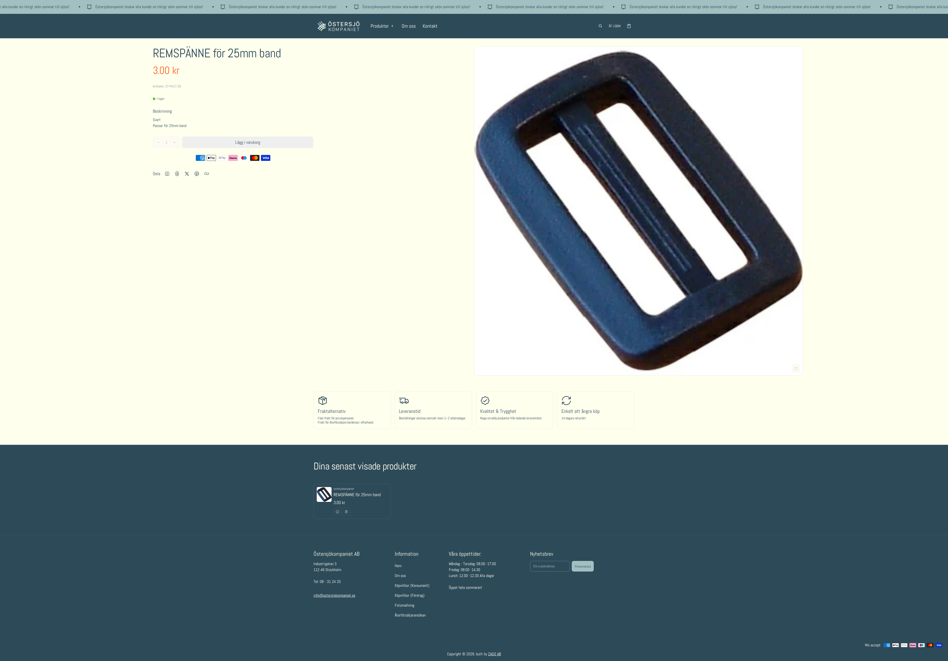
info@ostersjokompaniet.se (334, 595)
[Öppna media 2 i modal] (638, 210)
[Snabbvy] (337, 512)
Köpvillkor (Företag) (409, 595)
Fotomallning (404, 605)
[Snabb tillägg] (346, 512)
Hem (398, 565)
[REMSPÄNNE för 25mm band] (352, 501)
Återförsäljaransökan (410, 615)
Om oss (409, 26)
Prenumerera (583, 566)
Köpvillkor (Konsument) (412, 585)
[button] (600, 26)
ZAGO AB (494, 654)
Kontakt (430, 26)
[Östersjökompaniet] (339, 26)
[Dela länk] (207, 174)
